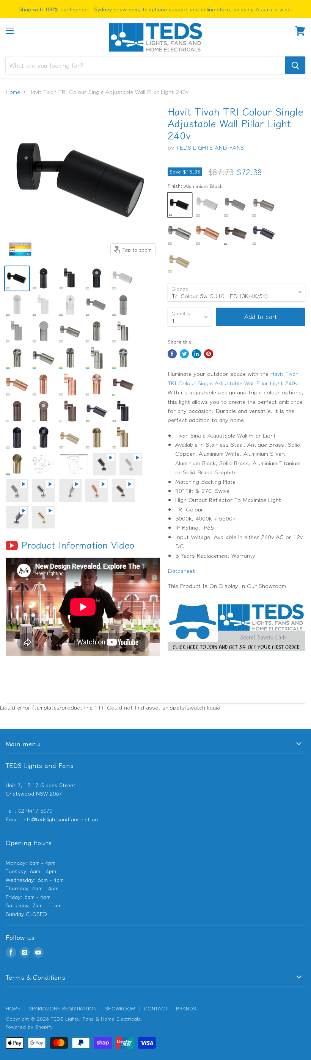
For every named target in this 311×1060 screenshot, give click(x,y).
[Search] (295, 65)
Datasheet (181, 570)
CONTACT (156, 1008)
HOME (13, 1008)
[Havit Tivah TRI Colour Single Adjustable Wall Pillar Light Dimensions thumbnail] (43, 464)
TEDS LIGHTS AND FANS (210, 147)
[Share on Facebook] (172, 353)
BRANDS (186, 1008)
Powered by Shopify (29, 1026)
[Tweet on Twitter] (184, 353)
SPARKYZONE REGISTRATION (63, 1008)
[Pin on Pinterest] (208, 353)
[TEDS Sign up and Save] (236, 654)
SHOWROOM (120, 1008)
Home (13, 91)
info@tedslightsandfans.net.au (60, 819)
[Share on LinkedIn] (196, 353)
